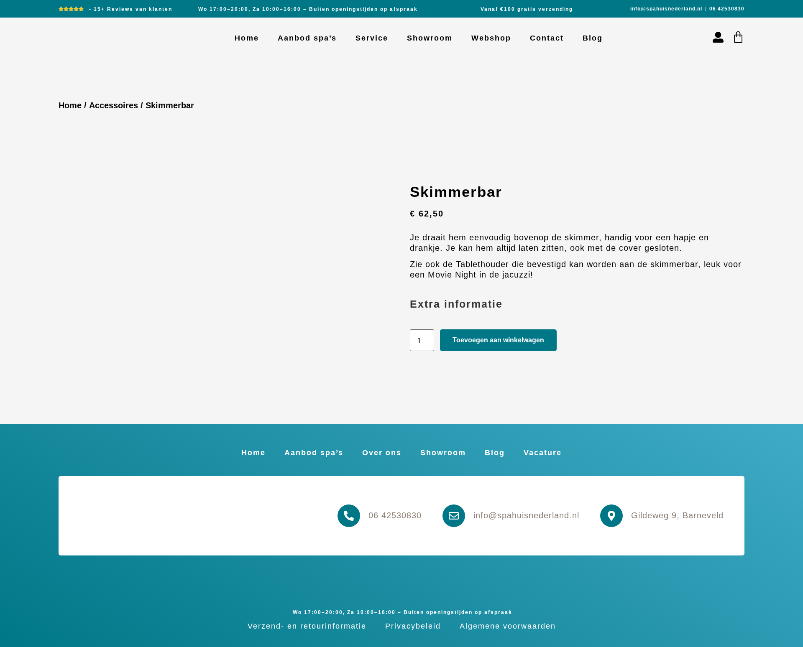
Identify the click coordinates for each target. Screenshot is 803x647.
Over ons (382, 452)
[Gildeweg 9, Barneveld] (611, 515)
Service (371, 38)
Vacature (543, 452)
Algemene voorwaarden (508, 626)
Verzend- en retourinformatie (307, 626)
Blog (593, 38)
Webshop (491, 38)
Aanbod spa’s (307, 38)
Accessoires (113, 105)
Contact (547, 38)
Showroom (430, 38)
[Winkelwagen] (738, 37)
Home (247, 38)
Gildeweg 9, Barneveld (677, 515)
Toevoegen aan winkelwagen (498, 340)
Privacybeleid (413, 626)
